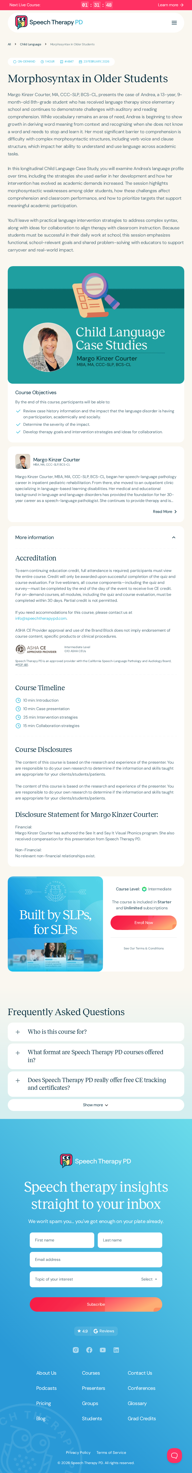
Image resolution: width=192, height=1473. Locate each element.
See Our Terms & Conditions (144, 948)
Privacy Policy (78, 1452)
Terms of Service (111, 1452)
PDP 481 (23, 665)
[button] (174, 22)
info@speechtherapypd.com (40, 618)
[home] (49, 22)
